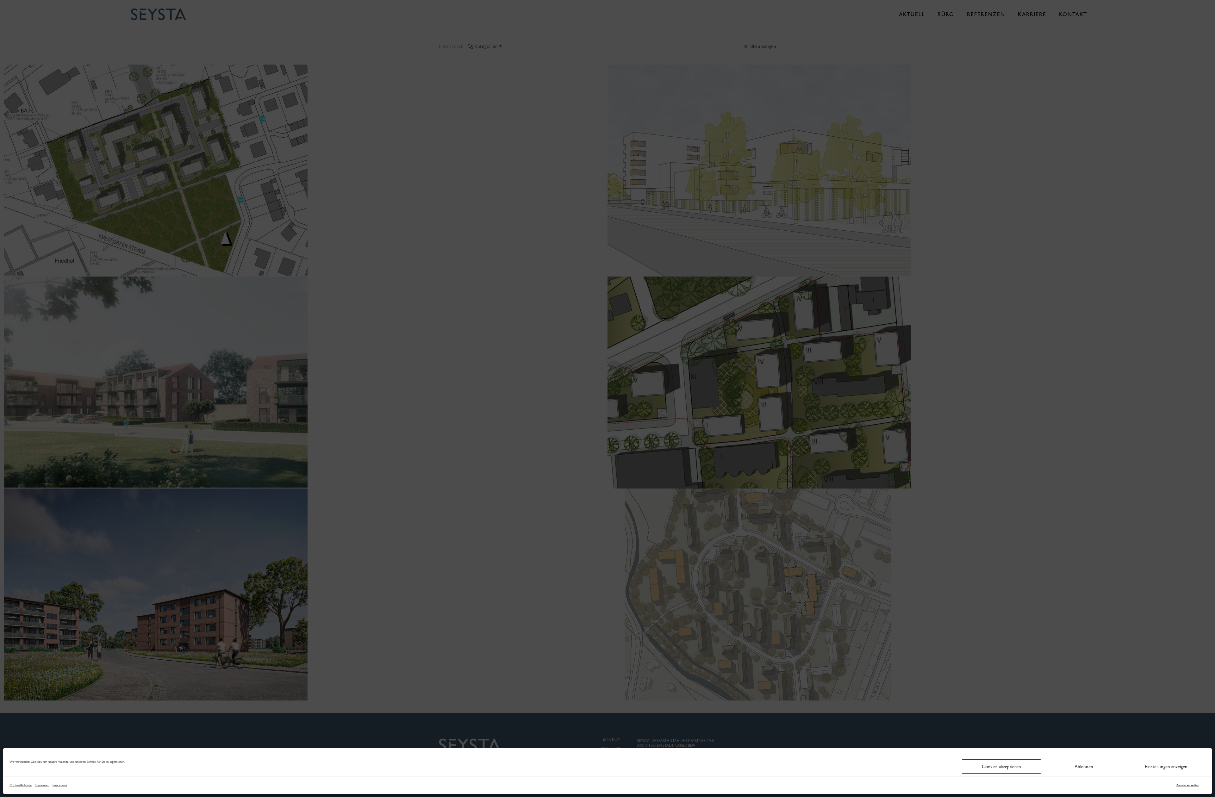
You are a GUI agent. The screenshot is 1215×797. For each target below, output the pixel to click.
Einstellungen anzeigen (1166, 766)
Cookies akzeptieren (1001, 766)
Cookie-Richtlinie (20, 785)
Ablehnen (1084, 766)
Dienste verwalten (1187, 785)
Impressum (42, 785)
